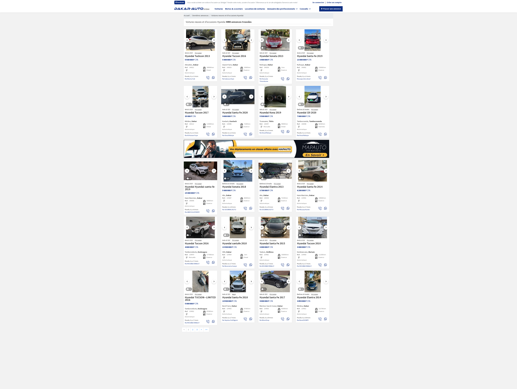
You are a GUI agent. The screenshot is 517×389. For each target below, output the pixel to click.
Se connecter (318, 2)
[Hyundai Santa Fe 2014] (312, 171)
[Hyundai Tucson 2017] (200, 96)
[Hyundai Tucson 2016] (238, 40)
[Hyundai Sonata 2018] (238, 171)
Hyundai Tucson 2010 (309, 243)
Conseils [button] (304, 8)
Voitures (219, 8)
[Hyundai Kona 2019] (275, 96)
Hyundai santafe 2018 (234, 243)
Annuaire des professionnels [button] (281, 8)
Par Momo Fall (190, 79)
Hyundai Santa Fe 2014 (309, 186)
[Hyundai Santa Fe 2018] (238, 281)
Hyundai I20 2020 (306, 112)
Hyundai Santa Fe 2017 (272, 297)
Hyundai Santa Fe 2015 (272, 243)
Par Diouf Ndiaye (228, 135)
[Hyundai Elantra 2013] (275, 171)
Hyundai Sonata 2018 (234, 186)
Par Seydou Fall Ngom (230, 320)
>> (206, 329)
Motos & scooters (234, 8)
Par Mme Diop (264, 320)
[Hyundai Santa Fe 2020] (238, 96)
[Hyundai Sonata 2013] (275, 40)
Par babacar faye (228, 79)
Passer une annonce (332, 9)
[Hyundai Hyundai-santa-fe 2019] (200, 171)
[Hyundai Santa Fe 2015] (275, 227)
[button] (187, 40)
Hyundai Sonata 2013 (271, 56)
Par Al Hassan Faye (191, 135)
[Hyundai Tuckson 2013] (200, 40)
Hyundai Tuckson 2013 (197, 56)
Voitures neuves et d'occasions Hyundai (227, 15)
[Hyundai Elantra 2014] (312, 281)
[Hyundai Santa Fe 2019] (312, 40)
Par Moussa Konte (303, 209)
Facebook (180, 2)
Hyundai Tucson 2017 (197, 112)
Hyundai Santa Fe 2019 (309, 56)
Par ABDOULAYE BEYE (192, 212)
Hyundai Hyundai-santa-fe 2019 (199, 188)
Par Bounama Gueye (229, 266)
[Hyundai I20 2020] (312, 96)
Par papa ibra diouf (303, 79)
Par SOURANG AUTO (229, 209)
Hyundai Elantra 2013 (272, 186)
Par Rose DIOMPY (303, 320)
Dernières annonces (200, 15)
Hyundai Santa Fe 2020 (235, 112)
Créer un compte (334, 2)
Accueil (187, 15)
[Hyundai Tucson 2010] (312, 227)
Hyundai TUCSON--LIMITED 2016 (200, 299)
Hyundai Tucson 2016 (234, 56)
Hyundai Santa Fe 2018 (235, 297)
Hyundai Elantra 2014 (309, 297)
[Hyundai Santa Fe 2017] (275, 281)
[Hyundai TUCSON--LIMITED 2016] (200, 281)
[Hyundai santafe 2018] (238, 227)
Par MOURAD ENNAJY (192, 264)
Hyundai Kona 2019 (270, 112)
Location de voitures (255, 8)
